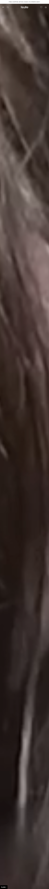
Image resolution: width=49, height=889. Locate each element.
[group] (24, 446)
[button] (4, 887)
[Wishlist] (41, 7)
